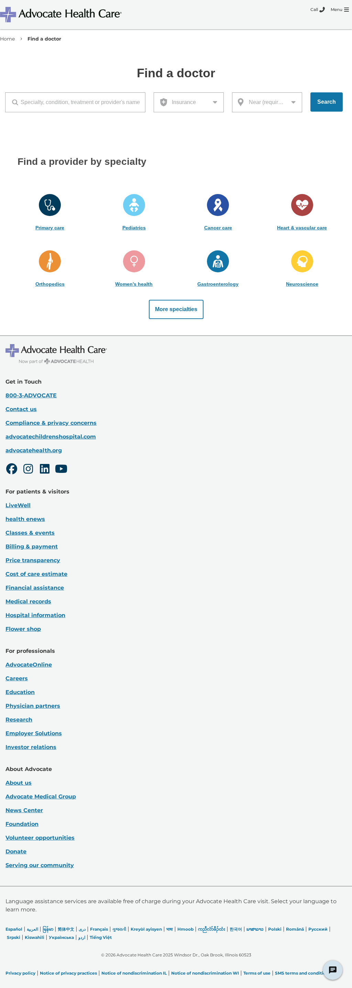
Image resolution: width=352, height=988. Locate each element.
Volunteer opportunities (40, 837)
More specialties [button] (176, 309)
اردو (81, 937)
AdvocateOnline (29, 664)
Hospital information (35, 615)
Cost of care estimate (36, 574)
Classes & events (30, 533)
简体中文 (66, 929)
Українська (61, 937)
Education (20, 692)
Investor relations (31, 747)
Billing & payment (32, 546)
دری (82, 929)
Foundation (22, 824)
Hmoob (185, 929)
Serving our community (40, 865)
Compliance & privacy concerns (51, 423)
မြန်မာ (48, 929)
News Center (24, 810)
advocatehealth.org (34, 450)
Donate (16, 851)
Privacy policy (20, 973)
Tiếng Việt (101, 937)
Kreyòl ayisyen (146, 929)
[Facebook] (11, 470)
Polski (275, 929)
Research (19, 719)
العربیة (32, 929)
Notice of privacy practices (68, 973)
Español (14, 929)
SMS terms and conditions (303, 973)
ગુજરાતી (119, 929)
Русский (318, 929)
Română (295, 929)
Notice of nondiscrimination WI (205, 973)
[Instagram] (28, 470)
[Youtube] (61, 470)
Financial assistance (35, 587)
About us (19, 783)
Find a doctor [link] (44, 39)
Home (7, 39)
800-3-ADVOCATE (31, 395)
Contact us (21, 409)
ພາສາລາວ (255, 929)
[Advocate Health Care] (62, 14)
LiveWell (18, 505)
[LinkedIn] (44, 470)
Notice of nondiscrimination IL (134, 973)
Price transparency (33, 560)
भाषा (169, 929)
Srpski (13, 937)
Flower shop (23, 629)
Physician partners (33, 706)
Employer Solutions (34, 733)
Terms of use (257, 973)
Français (99, 929)
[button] (50, 212)
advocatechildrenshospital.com (51, 436)
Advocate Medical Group (41, 796)
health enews (25, 519)
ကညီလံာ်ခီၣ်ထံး (211, 929)
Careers (17, 678)
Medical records (28, 601)
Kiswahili (34, 937)
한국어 (236, 929)
